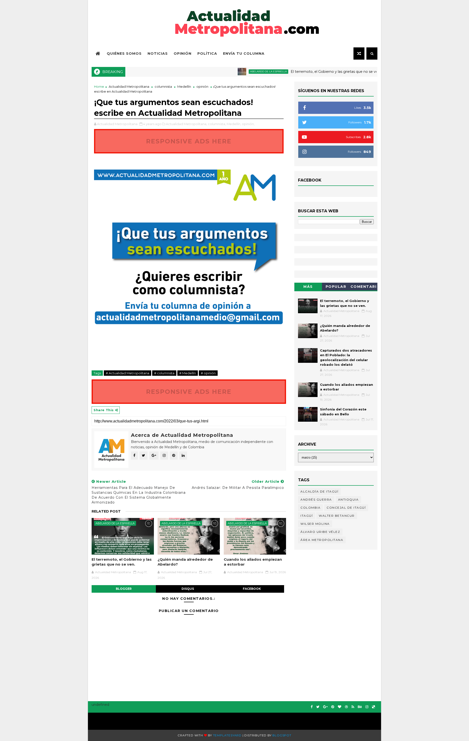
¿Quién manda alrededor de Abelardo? (185, 562)
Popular (336, 286)
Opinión (183, 53)
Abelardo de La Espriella (255, 71)
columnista (163, 86)
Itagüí (306, 515)
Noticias (158, 53)
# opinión (208, 373)
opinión (202, 86)
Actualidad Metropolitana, (186, 124)
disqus (187, 589)
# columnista (164, 373)
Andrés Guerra (316, 499)
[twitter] (318, 706)
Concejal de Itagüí (346, 507)
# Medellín (187, 373)
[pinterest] (332, 706)
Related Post (106, 511)
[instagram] (367, 706)
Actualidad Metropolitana (129, 86)
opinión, (248, 124)
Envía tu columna (244, 53)
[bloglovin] (339, 706)
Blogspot (281, 735)
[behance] (360, 706)
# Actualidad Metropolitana (127, 373)
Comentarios (364, 287)
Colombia (310, 507)
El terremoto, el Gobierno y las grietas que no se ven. (322, 71)
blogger (124, 589)
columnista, (217, 124)
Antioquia (348, 499)
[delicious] (373, 706)
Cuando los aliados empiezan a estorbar (253, 562)
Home (99, 86)
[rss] (352, 706)
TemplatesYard (227, 735)
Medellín (184, 86)
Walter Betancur (337, 515)
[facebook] (311, 706)
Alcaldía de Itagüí (319, 491)
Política (207, 53)
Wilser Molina (315, 524)
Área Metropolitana (321, 540)
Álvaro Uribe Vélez (320, 532)
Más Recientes (308, 287)
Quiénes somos (124, 53)
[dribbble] (346, 706)
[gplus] (325, 706)
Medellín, (234, 124)
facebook (252, 589)
